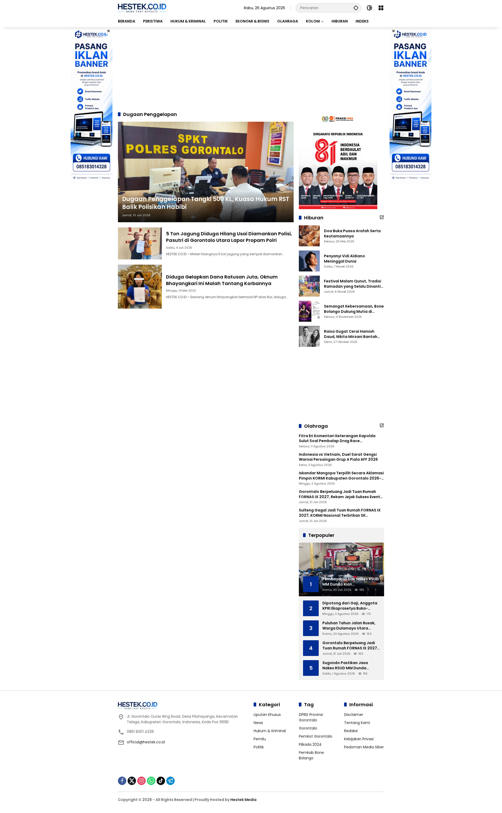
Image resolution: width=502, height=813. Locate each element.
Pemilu (260, 739)
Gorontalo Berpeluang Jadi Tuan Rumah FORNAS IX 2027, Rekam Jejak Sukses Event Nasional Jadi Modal (339, 494)
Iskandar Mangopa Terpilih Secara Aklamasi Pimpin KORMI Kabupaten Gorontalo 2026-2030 (341, 476)
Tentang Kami (357, 722)
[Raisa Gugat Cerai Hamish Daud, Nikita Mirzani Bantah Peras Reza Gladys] (309, 336)
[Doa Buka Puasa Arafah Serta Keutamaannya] (309, 235)
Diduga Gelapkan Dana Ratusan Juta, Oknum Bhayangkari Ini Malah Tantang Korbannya (222, 280)
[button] (356, 7)
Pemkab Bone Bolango (311, 755)
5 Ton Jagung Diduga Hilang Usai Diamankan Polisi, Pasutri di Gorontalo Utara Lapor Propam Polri (229, 236)
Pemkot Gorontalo (315, 736)
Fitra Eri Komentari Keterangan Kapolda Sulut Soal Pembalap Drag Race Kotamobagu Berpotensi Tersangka (337, 438)
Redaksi (351, 730)
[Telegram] (170, 781)
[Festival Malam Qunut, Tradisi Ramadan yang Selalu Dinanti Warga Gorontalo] (309, 286)
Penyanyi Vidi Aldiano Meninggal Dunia (344, 259)
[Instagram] (141, 781)
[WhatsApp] (151, 781)
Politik (259, 747)
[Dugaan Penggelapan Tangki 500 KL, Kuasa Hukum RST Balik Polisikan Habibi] (206, 172)
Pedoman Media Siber (364, 747)
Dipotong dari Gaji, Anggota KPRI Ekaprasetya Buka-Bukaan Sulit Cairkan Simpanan (349, 606)
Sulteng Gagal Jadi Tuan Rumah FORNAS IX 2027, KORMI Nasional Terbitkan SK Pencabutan (340, 513)
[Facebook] (122, 781)
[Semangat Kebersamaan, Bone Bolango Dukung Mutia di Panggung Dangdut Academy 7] (309, 311)
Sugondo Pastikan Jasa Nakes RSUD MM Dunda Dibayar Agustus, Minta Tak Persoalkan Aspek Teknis (348, 665)
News (258, 722)
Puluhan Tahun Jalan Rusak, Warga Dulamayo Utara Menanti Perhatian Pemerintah (348, 626)
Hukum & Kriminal (270, 730)
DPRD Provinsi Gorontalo (311, 717)
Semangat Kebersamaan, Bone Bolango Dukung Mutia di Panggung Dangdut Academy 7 (354, 309)
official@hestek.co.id (146, 742)
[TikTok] (161, 781)
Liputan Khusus (267, 714)
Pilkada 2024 (310, 744)
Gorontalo (308, 728)
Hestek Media (243, 799)
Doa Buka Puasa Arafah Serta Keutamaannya (352, 234)
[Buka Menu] (381, 8)
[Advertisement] (251, 69)
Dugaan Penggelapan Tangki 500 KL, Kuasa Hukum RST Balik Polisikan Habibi (205, 203)
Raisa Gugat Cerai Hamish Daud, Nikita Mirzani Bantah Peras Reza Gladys (350, 334)
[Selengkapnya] (381, 217)
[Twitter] (132, 781)
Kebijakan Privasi (359, 739)
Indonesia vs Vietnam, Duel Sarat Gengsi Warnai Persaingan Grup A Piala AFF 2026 (338, 457)
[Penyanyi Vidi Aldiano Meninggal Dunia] (309, 260)
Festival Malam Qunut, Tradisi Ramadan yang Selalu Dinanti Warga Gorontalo (352, 284)
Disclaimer (353, 714)
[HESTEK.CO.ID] (142, 7)
